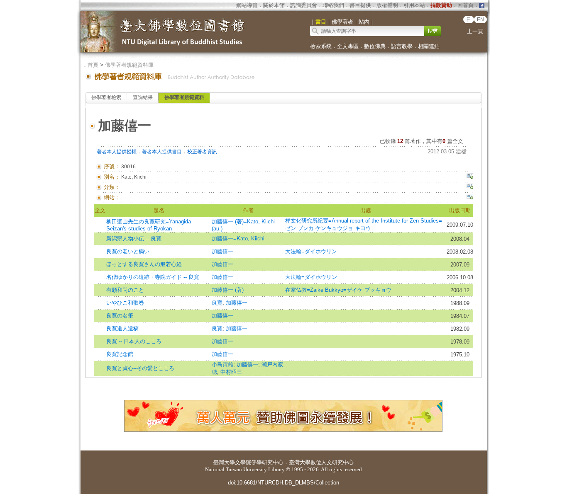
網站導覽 (247, 5)
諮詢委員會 (303, 5)
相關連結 (429, 46)
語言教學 (402, 46)
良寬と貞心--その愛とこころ (140, 368)
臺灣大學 (224, 462)
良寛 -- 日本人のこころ (133, 341)
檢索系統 (321, 46)
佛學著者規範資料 (184, 97)
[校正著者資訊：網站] (470, 198)
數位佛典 (375, 46)
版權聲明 (387, 5)
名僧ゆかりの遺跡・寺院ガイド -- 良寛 (152, 277)
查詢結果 (143, 97)
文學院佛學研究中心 (259, 462)
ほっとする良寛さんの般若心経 (144, 264)
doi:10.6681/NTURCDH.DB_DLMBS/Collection (283, 482)
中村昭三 (231, 372)
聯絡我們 (333, 5)
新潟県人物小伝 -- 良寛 (133, 238)
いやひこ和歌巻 (125, 303)
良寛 (217, 303)
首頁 (93, 65)
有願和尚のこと (125, 290)
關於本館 (274, 5)
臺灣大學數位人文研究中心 (321, 462)
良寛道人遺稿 (122, 328)
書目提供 (360, 5)
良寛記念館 (119, 354)
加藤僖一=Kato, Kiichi (238, 238)
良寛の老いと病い (127, 251)
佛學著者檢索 (106, 97)
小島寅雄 (222, 364)
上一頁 (475, 31)
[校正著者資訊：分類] (470, 187)
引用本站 (414, 5)
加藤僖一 (222, 251)
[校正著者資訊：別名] (470, 177)
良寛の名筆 (119, 315)
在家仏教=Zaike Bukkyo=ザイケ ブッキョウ (338, 290)
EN (480, 19)
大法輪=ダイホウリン (311, 251)
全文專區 (348, 46)
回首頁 (465, 5)
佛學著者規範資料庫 (129, 65)
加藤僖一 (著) (228, 290)
